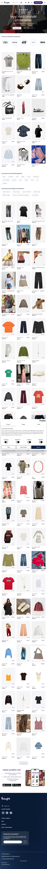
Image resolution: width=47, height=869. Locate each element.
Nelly (42, 118)
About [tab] (39, 424)
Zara (42, 94)
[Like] (14, 68)
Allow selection (23, 447)
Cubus (28, 176)
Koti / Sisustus (35, 195)
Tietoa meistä (5, 818)
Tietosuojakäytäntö (5, 864)
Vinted (12, 314)
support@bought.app (9, 859)
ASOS (12, 617)
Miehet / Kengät (6, 195)
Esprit (20, 180)
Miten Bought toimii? (28, 28)
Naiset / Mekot (37, 191)
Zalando (41, 290)
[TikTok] (10, 812)
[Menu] (28, 2)
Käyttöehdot (4, 862)
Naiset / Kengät (16, 191)
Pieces (4, 176)
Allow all (38, 447)
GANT (17, 176)
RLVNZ (12, 500)
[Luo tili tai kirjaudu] (31, 2)
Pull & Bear (11, 176)
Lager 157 (11, 94)
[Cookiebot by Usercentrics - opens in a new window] (40, 421)
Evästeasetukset (23, 860)
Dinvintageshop (10, 290)
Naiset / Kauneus (6, 191)
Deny (9, 447)
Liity (25, 842)
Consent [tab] (8, 424)
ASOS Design (36, 176)
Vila (37, 180)
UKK (2, 821)
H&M (42, 71)
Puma (32, 180)
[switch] (17, 442)
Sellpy (42, 663)
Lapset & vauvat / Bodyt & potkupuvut (21, 195)
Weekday (5, 183)
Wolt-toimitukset (6, 827)
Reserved (14, 180)
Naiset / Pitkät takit (27, 191)
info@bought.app (15, 856)
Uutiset (3, 824)
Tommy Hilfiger (6, 180)
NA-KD (12, 267)
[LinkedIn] (7, 812)
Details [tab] (23, 424)
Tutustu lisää (23, 763)
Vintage (26, 180)
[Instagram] (3, 812)
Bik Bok (22, 176)
